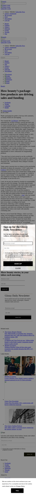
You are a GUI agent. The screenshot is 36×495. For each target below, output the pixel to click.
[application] (18, 486)
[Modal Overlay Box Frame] (18, 247)
